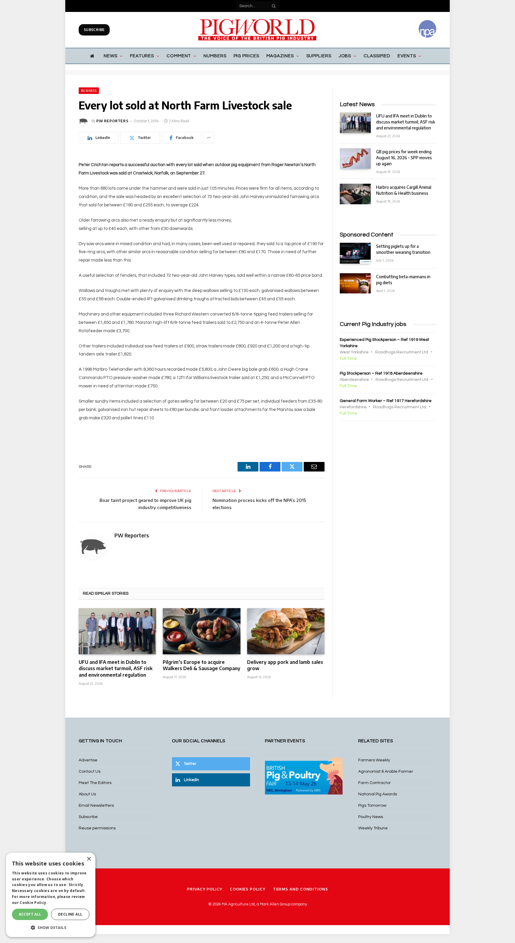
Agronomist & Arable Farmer (385, 771)
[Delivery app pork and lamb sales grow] (286, 631)
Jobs (345, 56)
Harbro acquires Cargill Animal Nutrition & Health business (403, 190)
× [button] (88, 859)
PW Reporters (112, 121)
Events (407, 56)
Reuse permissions (97, 828)
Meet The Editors (95, 783)
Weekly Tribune (373, 828)
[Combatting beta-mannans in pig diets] (355, 283)
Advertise (88, 760)
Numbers (215, 56)
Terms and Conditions (300, 889)
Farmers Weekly (374, 760)
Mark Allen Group (275, 904)
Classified (377, 56)
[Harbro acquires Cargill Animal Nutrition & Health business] (355, 194)
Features (142, 56)
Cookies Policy (248, 889)
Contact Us (89, 771)
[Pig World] (257, 30)
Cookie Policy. (33, 902)
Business (89, 90)
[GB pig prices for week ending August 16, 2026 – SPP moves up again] (355, 158)
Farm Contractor (374, 783)
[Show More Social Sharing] (208, 138)
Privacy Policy (204, 889)
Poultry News (370, 817)
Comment (179, 56)
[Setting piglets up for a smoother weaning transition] (355, 253)
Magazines (280, 56)
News (110, 56)
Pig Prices (246, 56)
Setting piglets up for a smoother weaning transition (403, 249)
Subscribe (94, 29)
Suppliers (318, 56)
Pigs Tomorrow (372, 805)
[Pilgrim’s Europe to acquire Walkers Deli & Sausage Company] (201, 631)
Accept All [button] (30, 914)
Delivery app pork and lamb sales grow (285, 665)
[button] (50, 927)
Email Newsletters (96, 805)
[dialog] (50, 895)
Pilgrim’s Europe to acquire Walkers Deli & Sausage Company (201, 665)
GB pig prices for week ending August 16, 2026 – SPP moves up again (404, 157)
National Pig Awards (377, 794)
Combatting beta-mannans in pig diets (403, 279)
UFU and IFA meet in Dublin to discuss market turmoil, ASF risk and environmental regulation (116, 668)
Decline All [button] (70, 914)
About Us (87, 794)
